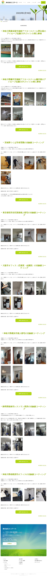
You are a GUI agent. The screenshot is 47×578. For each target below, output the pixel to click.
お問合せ (9, 543)
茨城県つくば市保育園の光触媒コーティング (24, 142)
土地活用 (5, 569)
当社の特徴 (6, 560)
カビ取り (5, 566)
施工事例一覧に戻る (42, 70)
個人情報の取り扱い (38, 560)
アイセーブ (6, 563)
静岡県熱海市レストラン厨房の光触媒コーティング (24, 407)
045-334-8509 (11, 532)
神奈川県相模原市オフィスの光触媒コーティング (24, 474)
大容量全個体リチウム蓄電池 (8, 567)
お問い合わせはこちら (23, 66)
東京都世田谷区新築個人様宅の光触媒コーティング (24, 213)
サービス (5, 562)
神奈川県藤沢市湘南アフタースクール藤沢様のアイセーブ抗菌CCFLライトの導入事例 (24, 80)
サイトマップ (37, 562)
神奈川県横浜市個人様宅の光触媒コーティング (24, 333)
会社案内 (20, 562)
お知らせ (20, 563)
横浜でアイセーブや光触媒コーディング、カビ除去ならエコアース (26, 573)
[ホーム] (1, 21)
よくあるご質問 (22, 560)
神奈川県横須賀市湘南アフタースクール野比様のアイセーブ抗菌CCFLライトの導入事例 (24, 32)
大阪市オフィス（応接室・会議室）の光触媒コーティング (24, 266)
